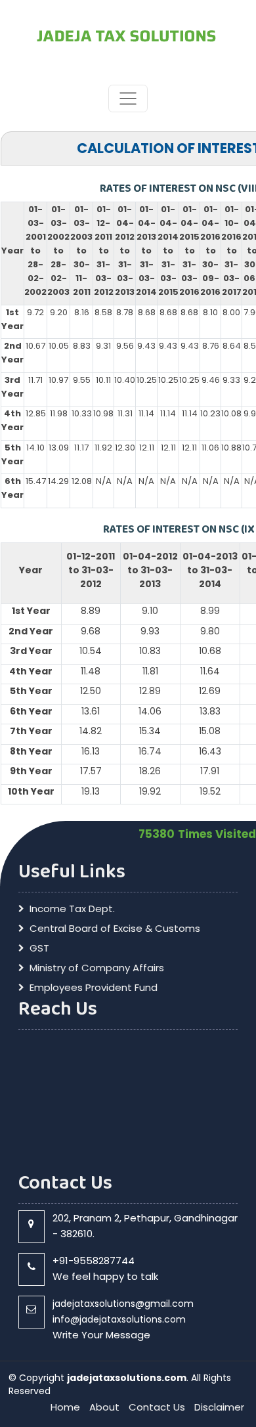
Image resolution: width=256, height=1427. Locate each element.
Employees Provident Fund (94, 987)
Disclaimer (219, 1407)
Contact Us (157, 1407)
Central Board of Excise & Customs (115, 928)
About (104, 1407)
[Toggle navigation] (127, 98)
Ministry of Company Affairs (97, 968)
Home (65, 1407)
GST (39, 948)
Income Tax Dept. (72, 908)
